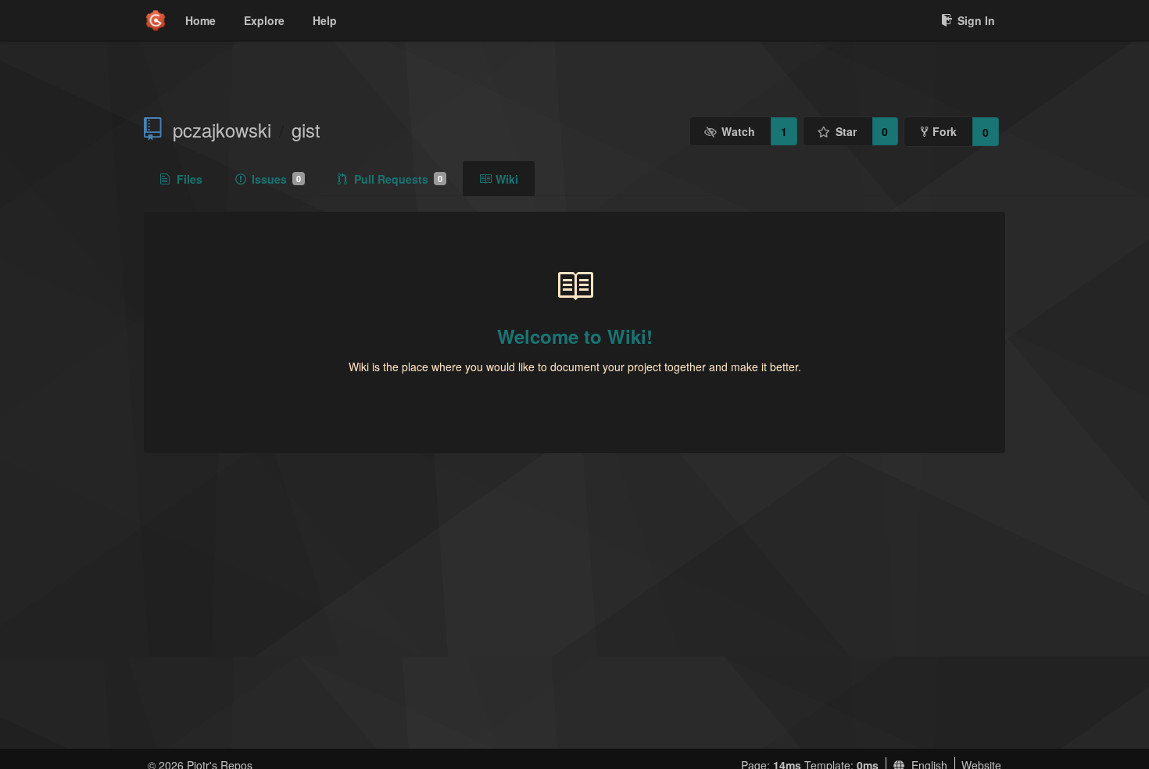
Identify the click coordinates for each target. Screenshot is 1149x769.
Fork (944, 131)
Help (325, 20)
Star (846, 131)
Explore (264, 20)
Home (200, 20)
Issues (276, 179)
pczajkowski (222, 129)
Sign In (976, 20)
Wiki (507, 179)
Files (189, 179)
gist (306, 129)
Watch (738, 131)
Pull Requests (398, 179)
